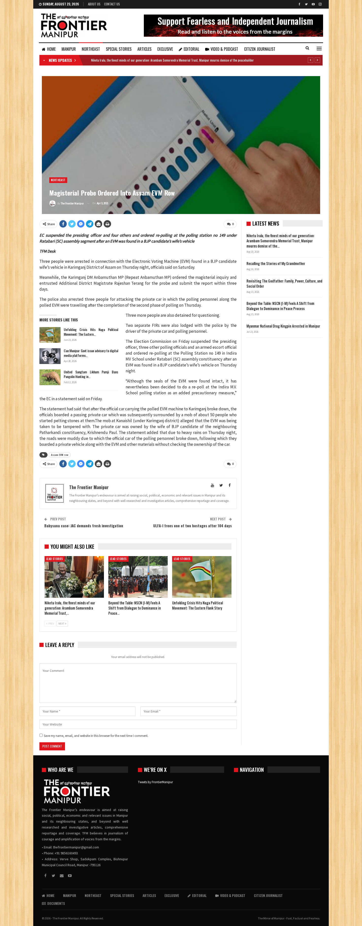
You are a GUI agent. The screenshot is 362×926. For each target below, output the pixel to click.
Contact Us (112, 3)
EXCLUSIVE (165, 49)
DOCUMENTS (56, 903)
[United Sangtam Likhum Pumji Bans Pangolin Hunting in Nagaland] (50, 377)
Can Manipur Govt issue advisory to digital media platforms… (91, 353)
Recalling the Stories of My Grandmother (276, 263)
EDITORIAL (191, 49)
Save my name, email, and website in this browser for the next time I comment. (96, 736)
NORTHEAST (91, 49)
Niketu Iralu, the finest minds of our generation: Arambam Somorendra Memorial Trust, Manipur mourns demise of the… (280, 240)
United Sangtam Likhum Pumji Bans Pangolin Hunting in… (91, 374)
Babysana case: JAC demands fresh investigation (83, 525)
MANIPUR (69, 49)
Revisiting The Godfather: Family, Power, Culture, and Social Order (284, 283)
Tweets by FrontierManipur (155, 782)
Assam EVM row (59, 455)
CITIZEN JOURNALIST (259, 49)
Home (51, 49)
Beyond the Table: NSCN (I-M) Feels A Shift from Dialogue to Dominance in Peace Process (280, 305)
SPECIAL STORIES (119, 49)
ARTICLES (144, 49)
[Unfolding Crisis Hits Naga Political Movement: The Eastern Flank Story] (50, 335)
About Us (94, 3)
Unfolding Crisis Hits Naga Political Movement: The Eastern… (91, 332)
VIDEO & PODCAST (224, 49)
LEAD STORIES (54, 559)
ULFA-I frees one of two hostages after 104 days (192, 525)
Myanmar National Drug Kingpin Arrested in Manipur (283, 326)
